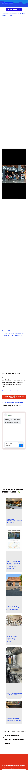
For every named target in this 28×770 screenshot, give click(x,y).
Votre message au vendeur (12, 768)
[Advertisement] (14, 355)
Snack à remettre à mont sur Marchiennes (14, 693)
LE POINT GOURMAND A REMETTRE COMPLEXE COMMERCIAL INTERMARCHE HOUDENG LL (13, 565)
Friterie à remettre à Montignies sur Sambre (13, 719)
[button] (20, 3)
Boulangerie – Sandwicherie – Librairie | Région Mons (14, 520)
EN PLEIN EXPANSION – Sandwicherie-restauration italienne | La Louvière (14, 639)
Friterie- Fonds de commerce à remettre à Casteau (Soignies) (13, 608)
